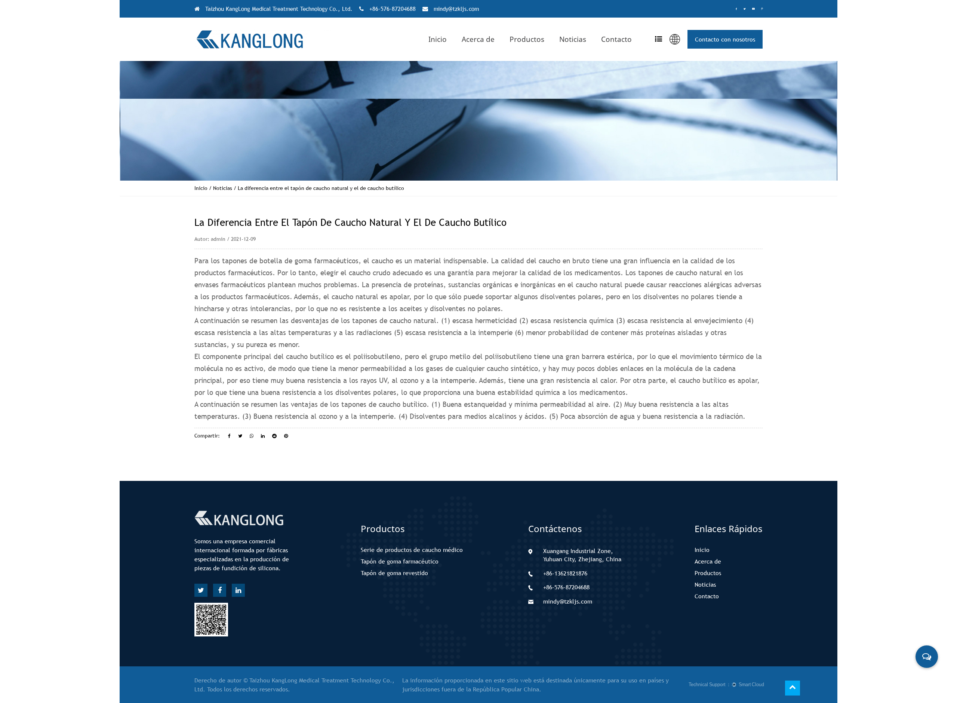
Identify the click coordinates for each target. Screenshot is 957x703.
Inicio (437, 39)
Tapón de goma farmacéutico (400, 561)
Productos (527, 39)
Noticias (572, 39)
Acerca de (478, 39)
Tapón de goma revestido (394, 573)
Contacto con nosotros (725, 39)
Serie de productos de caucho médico (412, 550)
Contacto (616, 39)
